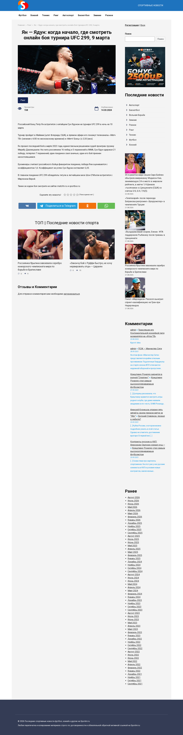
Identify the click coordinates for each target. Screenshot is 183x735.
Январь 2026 (134, 520)
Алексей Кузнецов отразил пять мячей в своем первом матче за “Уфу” (146, 412)
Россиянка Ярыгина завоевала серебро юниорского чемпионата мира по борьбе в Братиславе (40, 266)
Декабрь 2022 (135, 639)
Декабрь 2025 (135, 523)
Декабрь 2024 (135, 561)
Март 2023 (133, 629)
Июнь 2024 (133, 581)
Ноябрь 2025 (134, 526)
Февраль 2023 (135, 632)
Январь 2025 (134, 558)
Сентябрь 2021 (135, 684)
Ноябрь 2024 (134, 565)
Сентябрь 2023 (135, 610)
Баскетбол (83, 15)
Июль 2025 (133, 539)
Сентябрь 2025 (135, 533)
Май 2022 (132, 661)
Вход (142, 25)
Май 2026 (132, 507)
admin (133, 330)
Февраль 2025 (135, 555)
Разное (109, 15)
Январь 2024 (134, 597)
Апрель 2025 (134, 549)
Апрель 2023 (134, 626)
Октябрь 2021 (134, 680)
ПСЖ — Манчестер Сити (150, 348)
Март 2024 (133, 590)
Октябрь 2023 (134, 606)
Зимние (97, 15)
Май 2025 (132, 545)
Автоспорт (68, 15)
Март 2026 (133, 513)
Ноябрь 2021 (134, 677)
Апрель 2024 (134, 587)
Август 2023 (134, 613)
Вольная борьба (137, 115)
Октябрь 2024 (134, 568)
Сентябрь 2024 (135, 571)
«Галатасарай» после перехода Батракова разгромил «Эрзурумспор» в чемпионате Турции (145, 201)
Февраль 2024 (135, 594)
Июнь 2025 (133, 542)
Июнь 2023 (133, 619)
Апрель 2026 (134, 510)
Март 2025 (133, 552)
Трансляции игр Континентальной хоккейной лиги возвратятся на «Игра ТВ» (147, 333)
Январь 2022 (134, 671)
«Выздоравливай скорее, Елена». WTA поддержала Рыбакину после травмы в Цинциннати (145, 234)
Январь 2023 (134, 635)
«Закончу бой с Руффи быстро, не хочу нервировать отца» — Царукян (91, 265)
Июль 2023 (133, 616)
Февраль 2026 (135, 516)
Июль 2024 (133, 578)
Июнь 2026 (133, 504)
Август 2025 (134, 536)
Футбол (22, 15)
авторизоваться (72, 294)
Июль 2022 (133, 655)
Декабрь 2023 (135, 600)
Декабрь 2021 (135, 674)
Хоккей (34, 15)
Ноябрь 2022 (134, 642)
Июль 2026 (133, 500)
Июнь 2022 (133, 658)
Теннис (46, 15)
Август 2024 (134, 574)
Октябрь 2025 (134, 529)
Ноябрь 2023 (134, 603)
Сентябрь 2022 (135, 648)
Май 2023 (132, 622)
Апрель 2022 (134, 664)
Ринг (56, 15)
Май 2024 (132, 584)
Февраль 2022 (135, 667)
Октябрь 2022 (134, 645)
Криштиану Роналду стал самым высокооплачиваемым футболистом (147, 451)
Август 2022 (134, 651)
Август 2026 (134, 497)
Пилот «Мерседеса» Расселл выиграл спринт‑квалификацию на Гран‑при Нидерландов (144, 302)
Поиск (128, 34)
